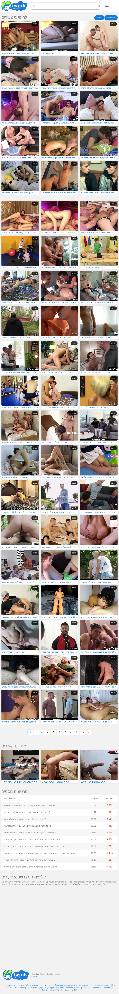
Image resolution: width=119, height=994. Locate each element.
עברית (60, 985)
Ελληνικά (20, 985)
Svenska (81, 985)
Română (69, 988)
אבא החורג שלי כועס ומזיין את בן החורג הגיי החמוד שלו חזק (29, 805)
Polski (66, 985)
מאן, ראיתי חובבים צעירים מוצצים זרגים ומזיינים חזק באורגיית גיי (31, 839)
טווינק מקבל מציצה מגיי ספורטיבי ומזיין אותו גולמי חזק (27, 826)
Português (53, 985)
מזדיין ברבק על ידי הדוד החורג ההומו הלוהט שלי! (24, 819)
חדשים (99, 17)
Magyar (35, 985)
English (48, 988)
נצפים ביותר (111, 17)
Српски (45, 990)
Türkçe (52, 990)
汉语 (111, 985)
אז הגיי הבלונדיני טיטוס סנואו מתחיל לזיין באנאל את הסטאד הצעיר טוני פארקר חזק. (39, 853)
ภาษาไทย (59, 990)
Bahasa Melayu (21, 988)
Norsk (62, 988)
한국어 (41, 988)
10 (82, 732)
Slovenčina (108, 988)
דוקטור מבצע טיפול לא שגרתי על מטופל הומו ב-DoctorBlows (29, 833)
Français (77, 988)
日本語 (74, 990)
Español (55, 988)
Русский (89, 985)
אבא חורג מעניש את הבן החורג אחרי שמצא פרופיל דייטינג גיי (29, 860)
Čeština (28, 985)
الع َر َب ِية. (43, 985)
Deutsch (73, 985)
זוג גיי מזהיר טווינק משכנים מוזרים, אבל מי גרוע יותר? (26, 812)
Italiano (68, 990)
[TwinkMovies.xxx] (15, 6)
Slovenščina (97, 988)
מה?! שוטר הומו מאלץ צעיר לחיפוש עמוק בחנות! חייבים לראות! (30, 867)
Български (32, 988)
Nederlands (86, 988)
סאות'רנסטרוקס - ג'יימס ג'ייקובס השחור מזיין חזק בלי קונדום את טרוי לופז (35, 846)
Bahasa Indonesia (101, 985)
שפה (108, 5)
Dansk (12, 985)
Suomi (6, 985)
